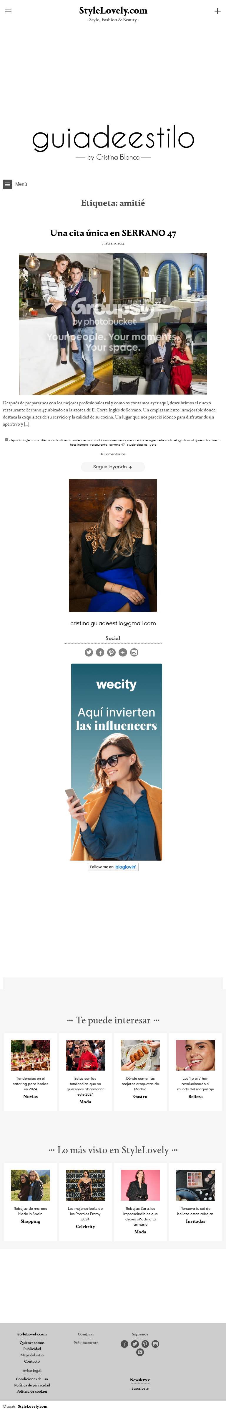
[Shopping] (30, 1199)
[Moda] (85, 1068)
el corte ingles (147, 440)
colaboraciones (106, 440)
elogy (178, 440)
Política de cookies (31, 1392)
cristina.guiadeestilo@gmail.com (113, 623)
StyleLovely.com (113, 11)
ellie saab (165, 440)
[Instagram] (134, 652)
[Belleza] (195, 1068)
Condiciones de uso (32, 1379)
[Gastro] (140, 1068)
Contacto (32, 1362)
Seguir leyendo (110, 466)
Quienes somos (32, 1343)
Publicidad (32, 1349)
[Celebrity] (85, 1199)
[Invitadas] (195, 1199)
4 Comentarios (113, 454)
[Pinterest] (111, 652)
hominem (213, 440)
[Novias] (30, 1068)
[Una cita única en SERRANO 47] (113, 324)
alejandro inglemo (21, 440)
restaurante (98, 444)
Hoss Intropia (79, 444)
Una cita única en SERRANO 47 (113, 233)
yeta (153, 444)
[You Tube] (140, 1352)
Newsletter (140, 1380)
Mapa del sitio (32, 1355)
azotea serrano (82, 440)
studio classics (137, 444)
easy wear (126, 440)
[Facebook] (100, 652)
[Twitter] (89, 652)
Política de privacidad (32, 1386)
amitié (41, 440)
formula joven (194, 440)
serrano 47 (117, 444)
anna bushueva (58, 440)
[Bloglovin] (123, 652)
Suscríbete (140, 1389)
